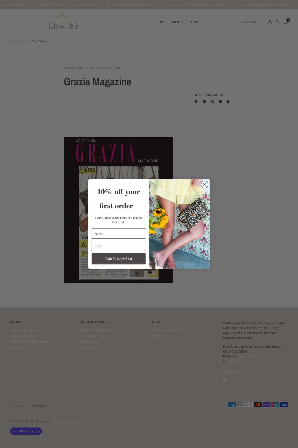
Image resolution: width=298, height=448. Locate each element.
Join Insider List (118, 258)
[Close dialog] (204, 184)
